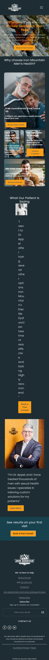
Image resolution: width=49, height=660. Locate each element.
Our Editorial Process (21, 648)
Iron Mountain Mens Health (27, 659)
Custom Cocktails (35, 152)
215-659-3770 (26, 582)
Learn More (15, 508)
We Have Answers (15, 182)
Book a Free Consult (24, 48)
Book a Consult (24, 578)
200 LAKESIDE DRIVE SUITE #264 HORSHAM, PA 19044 (24, 592)
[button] (41, 7)
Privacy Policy (24, 597)
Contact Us (24, 587)
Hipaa (33, 648)
